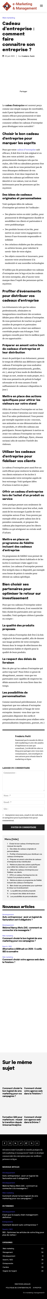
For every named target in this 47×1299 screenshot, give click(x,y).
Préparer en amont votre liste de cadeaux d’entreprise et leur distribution (24, 860)
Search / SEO (7, 946)
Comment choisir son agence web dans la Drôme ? (33, 1120)
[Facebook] (15, 96)
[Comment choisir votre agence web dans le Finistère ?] (34, 1079)
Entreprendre (7, 1222)
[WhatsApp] (31, 96)
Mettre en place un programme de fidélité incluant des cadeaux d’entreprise (24, 881)
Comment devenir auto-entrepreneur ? (20, 1225)
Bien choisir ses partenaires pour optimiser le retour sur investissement (24, 886)
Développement (8, 915)
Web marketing (8, 18)
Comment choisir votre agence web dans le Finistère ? (33, 1091)
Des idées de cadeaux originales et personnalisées (21, 850)
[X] (20, 96)
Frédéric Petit (28, 56)
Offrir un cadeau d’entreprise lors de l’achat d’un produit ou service (22, 876)
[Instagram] (10, 1143)
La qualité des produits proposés (23, 891)
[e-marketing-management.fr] (20, 6)
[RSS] (15, 1143)
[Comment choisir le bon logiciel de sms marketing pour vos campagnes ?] (12, 1079)
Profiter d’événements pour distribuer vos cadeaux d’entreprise (24, 855)
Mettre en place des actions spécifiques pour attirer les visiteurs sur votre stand (23, 865)
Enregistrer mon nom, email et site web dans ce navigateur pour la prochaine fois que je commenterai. (22, 818)
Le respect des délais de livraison (22, 893)
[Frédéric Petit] (8, 747)
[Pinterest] (26, 96)
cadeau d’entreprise (26, 149)
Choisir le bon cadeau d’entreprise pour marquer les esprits (23, 845)
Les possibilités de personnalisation (23, 896)
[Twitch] (26, 1143)
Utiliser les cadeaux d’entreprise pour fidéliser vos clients (22, 871)
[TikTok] (21, 1143)
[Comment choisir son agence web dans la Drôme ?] (34, 1108)
